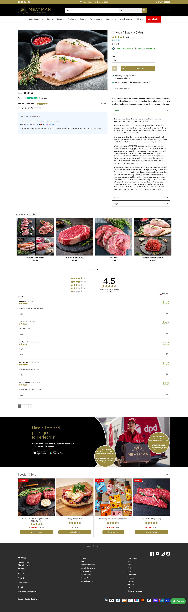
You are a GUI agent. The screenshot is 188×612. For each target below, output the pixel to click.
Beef (129, 561)
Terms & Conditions (88, 568)
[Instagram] (25, 2)
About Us (84, 561)
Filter (22, 297)
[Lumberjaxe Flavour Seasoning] (113, 497)
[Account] (163, 10)
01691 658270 (164, 2)
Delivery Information (88, 564)
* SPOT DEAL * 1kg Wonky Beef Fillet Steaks (36, 519)
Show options (113, 532)
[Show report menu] (167, 313)
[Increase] (123, 68)
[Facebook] (19, 2)
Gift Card (131, 584)
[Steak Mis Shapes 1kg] (151, 497)
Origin (116, 203)
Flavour (114, 56)
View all (167, 474)
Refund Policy (86, 574)
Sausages (131, 578)
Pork (129, 571)
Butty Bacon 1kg (74, 518)
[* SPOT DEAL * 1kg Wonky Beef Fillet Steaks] (36, 497)
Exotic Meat (132, 574)
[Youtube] (22, 2)
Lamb (129, 564)
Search (83, 558)
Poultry (130, 568)
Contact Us (84, 578)
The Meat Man (35, 599)
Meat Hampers (133, 558)
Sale (129, 588)
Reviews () (116, 40)
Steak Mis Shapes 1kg (151, 518)
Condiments (132, 581)
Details (116, 110)
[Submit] (144, 10)
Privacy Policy (86, 571)
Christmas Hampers (135, 591)
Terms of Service (87, 581)
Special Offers (27, 474)
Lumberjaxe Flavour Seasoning (113, 518)
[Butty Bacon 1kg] (74, 497)
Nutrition (117, 197)
